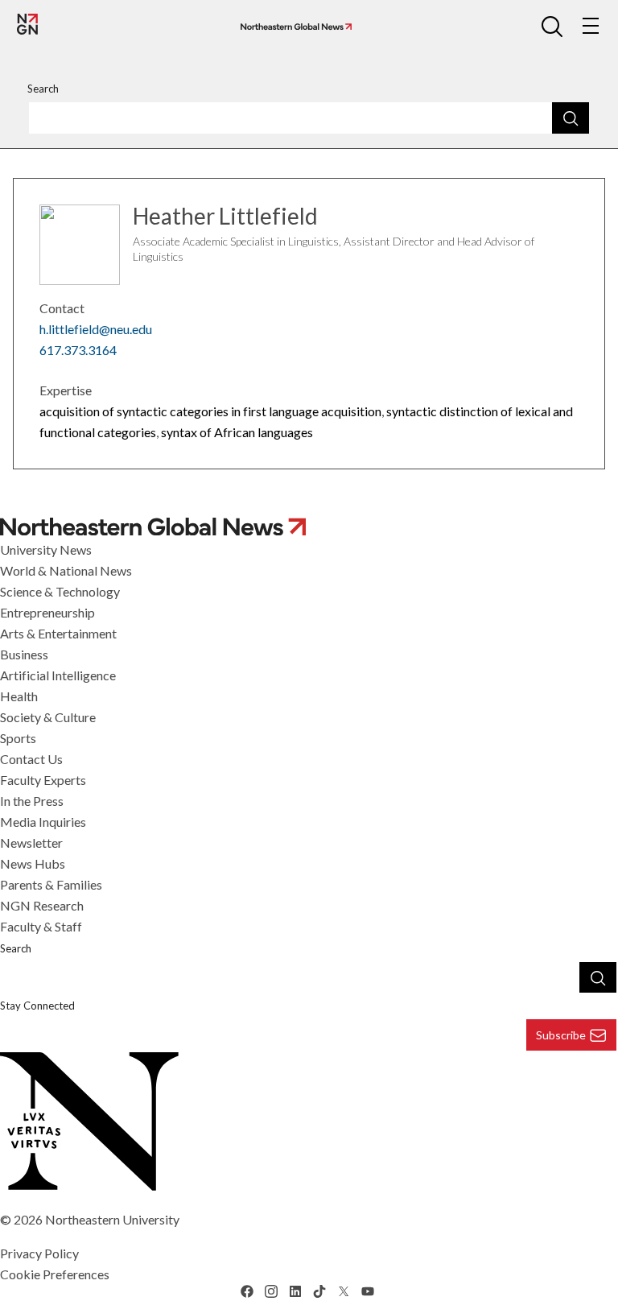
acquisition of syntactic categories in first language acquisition (210, 411)
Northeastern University (112, 1219)
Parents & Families (51, 884)
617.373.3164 (78, 349)
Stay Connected (37, 1005)
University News (46, 549)
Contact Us (31, 758)
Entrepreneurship (47, 612)
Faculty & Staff (41, 926)
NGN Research (42, 905)
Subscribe (561, 1035)
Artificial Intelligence (58, 675)
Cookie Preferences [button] (54, 1274)
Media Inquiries (43, 821)
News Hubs (32, 863)
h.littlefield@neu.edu (95, 329)
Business (24, 654)
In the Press (32, 800)
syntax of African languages (237, 432)
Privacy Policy (39, 1253)
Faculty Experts (43, 779)
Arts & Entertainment (58, 633)
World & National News (66, 570)
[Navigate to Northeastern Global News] (293, 26)
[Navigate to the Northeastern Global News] (27, 24)
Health (19, 696)
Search (43, 88)
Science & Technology (60, 591)
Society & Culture (48, 717)
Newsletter (31, 842)
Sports (18, 737)
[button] (552, 25)
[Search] (570, 117)
